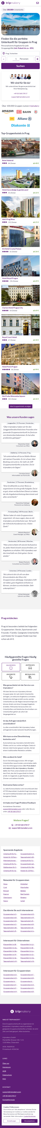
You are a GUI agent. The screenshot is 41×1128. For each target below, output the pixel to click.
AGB (4, 1071)
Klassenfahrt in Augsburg (10, 948)
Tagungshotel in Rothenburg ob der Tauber (27, 921)
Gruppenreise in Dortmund (10, 978)
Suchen (20, 65)
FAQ (4, 1079)
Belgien (23, 891)
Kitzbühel (24, 884)
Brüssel (6, 891)
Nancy (5, 901)
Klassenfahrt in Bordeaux (10, 951)
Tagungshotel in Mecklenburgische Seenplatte (27, 918)
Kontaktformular (9, 1100)
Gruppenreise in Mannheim (10, 981)
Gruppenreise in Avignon (10, 975)
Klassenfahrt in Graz (27, 954)
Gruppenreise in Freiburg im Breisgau (10, 988)
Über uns (6, 1063)
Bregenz (23, 897)
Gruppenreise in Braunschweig (10, 918)
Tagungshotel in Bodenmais (27, 928)
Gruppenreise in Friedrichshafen (27, 975)
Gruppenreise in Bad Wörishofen (27, 924)
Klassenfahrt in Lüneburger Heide (27, 944)
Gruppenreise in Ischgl (27, 931)
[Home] (20, 1011)
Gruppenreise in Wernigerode (27, 981)
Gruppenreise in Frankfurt (10, 985)
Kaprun (6, 894)
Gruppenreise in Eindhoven (27, 914)
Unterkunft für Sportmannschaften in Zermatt (10, 871)
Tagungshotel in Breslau (10, 928)
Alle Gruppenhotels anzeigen (20, 406)
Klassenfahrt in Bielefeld (10, 944)
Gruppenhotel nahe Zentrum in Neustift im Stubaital (27, 864)
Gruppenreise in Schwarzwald (10, 914)
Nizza (5, 884)
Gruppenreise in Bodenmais (27, 978)
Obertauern (7, 897)
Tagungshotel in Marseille (10, 961)
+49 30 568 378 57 (20, 93)
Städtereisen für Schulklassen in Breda (10, 867)
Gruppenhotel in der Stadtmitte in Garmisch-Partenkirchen (27, 854)
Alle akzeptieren (29, 1121)
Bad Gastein (24, 894)
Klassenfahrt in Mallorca (10, 954)
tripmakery (34, 106)
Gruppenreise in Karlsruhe (27, 988)
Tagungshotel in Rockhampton (10, 931)
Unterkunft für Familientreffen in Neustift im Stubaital (10, 864)
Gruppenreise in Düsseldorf (27, 985)
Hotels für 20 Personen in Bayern (27, 871)
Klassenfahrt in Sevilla (10, 958)
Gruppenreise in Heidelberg (10, 991)
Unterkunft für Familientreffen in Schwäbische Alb (27, 860)
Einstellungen (11, 1121)
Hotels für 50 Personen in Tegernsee (10, 857)
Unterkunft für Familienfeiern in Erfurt (10, 854)
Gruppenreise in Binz (27, 991)
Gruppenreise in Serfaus (10, 924)
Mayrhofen (24, 887)
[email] (37, 3)
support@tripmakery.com (20, 97)
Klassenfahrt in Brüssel (27, 948)
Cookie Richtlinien (30, 1116)
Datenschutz (7, 1075)
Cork (5, 887)
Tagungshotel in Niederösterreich (27, 961)
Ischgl (22, 901)
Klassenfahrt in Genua (27, 958)
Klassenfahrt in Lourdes (27, 951)
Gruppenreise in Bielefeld (10, 921)
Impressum (7, 1067)
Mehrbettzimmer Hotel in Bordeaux (10, 860)
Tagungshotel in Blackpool (27, 857)
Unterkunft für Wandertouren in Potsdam (27, 867)
